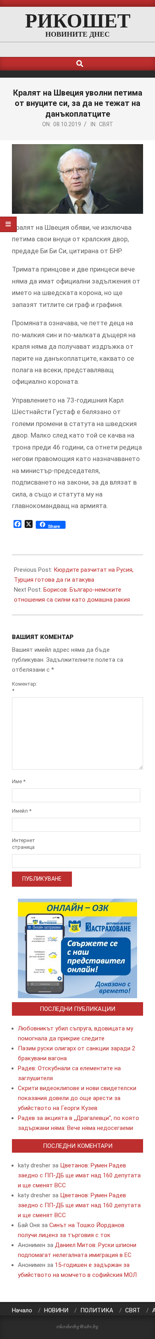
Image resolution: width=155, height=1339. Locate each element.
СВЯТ (106, 124)
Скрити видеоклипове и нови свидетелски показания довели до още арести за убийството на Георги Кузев (77, 1098)
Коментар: (22, 687)
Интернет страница (22, 843)
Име (18, 781)
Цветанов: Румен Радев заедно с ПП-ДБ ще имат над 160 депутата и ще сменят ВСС (79, 1175)
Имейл (21, 811)
